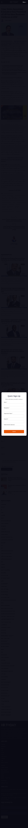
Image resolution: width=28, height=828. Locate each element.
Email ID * (6, 419)
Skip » (24, 2)
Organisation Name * (8, 413)
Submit (14, 431)
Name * (5, 402)
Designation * (6, 407)
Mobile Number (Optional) (9, 424)
